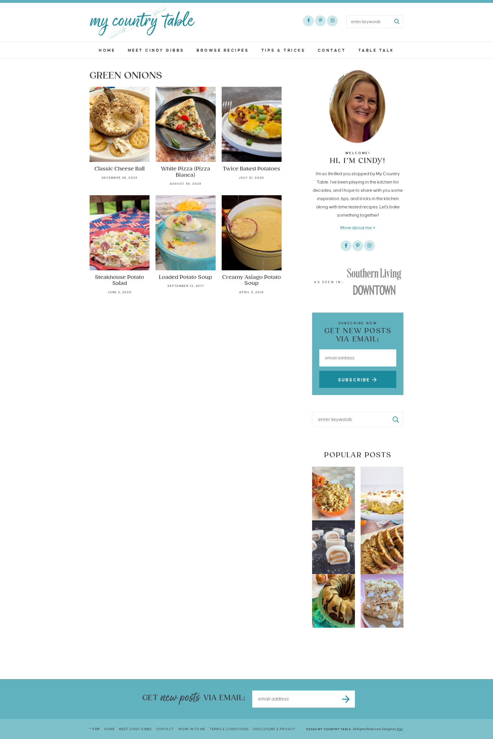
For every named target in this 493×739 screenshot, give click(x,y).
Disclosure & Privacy (274, 729)
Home (107, 50)
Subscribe (355, 380)
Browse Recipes (223, 50)
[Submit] (397, 22)
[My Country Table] (142, 22)
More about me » (357, 227)
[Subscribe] (346, 699)
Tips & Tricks (283, 50)
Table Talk (376, 50)
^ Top (95, 729)
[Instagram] (332, 20)
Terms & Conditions (229, 729)
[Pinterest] (320, 20)
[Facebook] (308, 20)
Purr (400, 729)
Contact (332, 50)
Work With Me (191, 729)
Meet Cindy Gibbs (156, 50)
